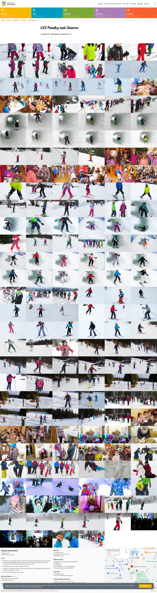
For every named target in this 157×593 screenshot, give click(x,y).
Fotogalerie (15, 20)
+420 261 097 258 (65, 554)
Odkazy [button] (146, 4)
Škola (8, 20)
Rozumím (145, 586)
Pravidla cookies (36, 587)
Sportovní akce (33, 20)
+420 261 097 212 (5, 578)
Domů (3, 20)
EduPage (140, 4)
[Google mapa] (131, 568)
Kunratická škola (70, 581)
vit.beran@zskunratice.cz (7, 580)
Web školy (153, 591)
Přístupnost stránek (43, 591)
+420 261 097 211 (60, 552)
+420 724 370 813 (14, 578)
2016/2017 (23, 20)
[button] (15, 13)
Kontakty (133, 4)
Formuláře (126, 4)
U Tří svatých (62, 581)
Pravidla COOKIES (53, 591)
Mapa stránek (33, 591)
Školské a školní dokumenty (112, 4)
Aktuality (100, 4)
